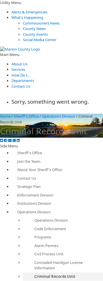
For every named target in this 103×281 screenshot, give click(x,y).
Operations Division (58, 116)
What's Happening (27, 17)
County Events (35, 34)
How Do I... (20, 75)
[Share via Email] (10, 140)
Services (18, 69)
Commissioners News (41, 23)
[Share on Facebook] (5, 140)
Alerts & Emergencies (29, 12)
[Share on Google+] (14, 140)
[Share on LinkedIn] (18, 140)
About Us (19, 64)
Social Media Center (39, 39)
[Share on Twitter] (1, 140)
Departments (22, 80)
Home (5, 116)
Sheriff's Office (26, 116)
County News (34, 28)
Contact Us (20, 86)
